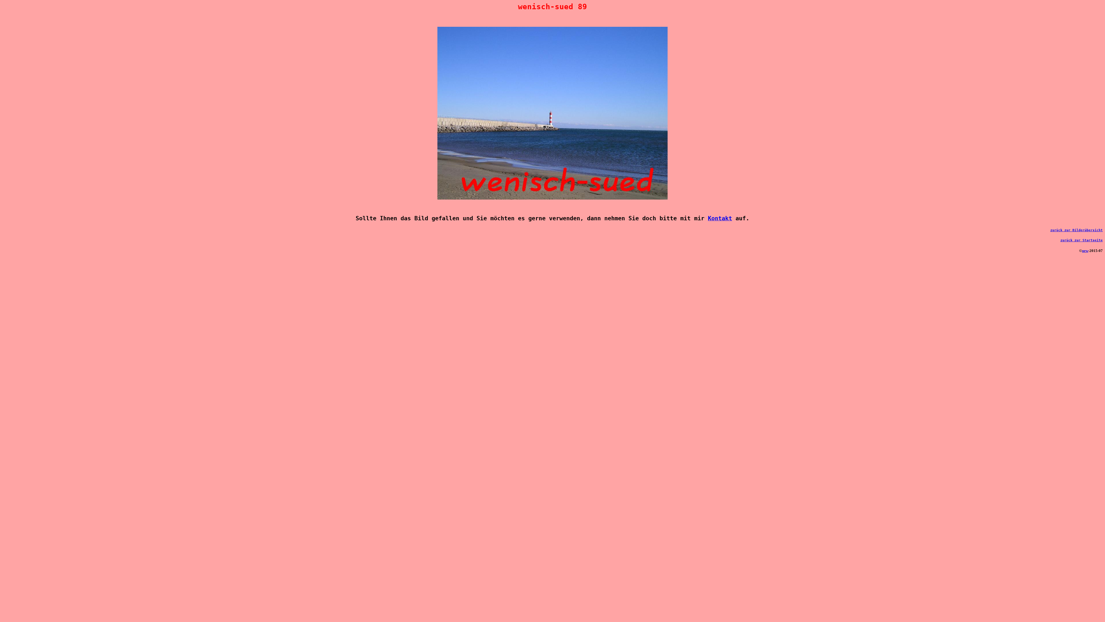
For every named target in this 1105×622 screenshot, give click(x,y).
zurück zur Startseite (1081, 240)
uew (1085, 251)
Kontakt (720, 218)
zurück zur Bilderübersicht (1076, 230)
